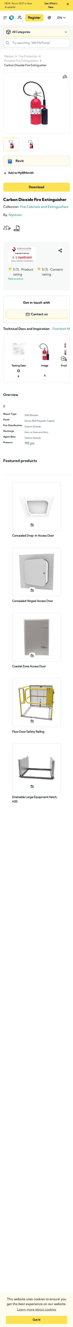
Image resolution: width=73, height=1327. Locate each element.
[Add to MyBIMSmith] (32, 525)
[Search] (7, 42)
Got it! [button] (36, 1320)
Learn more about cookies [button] (36, 1309)
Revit (20, 161)
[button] (19, 17)
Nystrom (15, 215)
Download (36, 187)
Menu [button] (5, 17)
